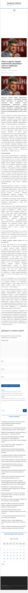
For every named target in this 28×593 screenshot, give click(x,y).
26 (10, 558)
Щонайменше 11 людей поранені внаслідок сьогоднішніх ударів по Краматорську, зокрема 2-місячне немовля (13, 488)
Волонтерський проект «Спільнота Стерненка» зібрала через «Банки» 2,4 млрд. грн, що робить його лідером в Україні (13, 494)
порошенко (10, 72)
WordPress (22, 585)
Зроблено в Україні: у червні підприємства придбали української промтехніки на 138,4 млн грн (13, 522)
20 (14, 555)
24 (4, 558)
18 (7, 555)
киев (7, 72)
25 (7, 558)
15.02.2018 (4, 70)
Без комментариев (13, 70)
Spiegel (4, 72)
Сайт (2, 376)
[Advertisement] (14, 23)
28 (17, 558)
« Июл (2, 564)
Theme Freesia (17, 585)
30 (23, 558)
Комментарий (5, 340)
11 (7, 552)
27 (14, 558)
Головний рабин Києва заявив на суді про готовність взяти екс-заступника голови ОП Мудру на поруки (12, 465)
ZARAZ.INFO (14, 3)
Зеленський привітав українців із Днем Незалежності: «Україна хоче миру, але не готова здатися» (13, 511)
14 (17, 552)
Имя (2, 361)
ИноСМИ (15, 120)
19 (10, 555)
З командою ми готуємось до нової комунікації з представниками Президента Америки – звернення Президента (13, 423)
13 (14, 552)
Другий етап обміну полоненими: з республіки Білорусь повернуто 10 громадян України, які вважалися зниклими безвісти (12, 505)
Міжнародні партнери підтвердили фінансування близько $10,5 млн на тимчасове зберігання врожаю (13, 471)
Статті (2, 59)
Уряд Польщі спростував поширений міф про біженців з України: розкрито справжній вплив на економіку (13, 450)
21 (17, 555)
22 (20, 555)
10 (4, 552)
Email (3, 369)
